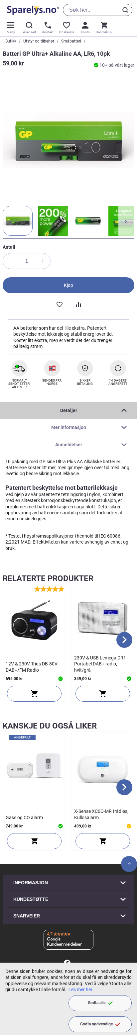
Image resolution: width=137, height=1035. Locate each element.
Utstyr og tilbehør (38, 41)
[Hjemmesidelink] (32, 10)
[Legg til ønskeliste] (59, 304)
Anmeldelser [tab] (68, 444)
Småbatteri (71, 41)
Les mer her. (80, 989)
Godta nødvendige (96, 1024)
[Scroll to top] (129, 864)
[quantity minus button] (11, 261)
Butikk (10, 41)
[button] (18, 221)
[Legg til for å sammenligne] (78, 304)
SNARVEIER (26, 915)
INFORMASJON (30, 882)
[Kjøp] (34, 694)
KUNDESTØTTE (30, 899)
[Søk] (126, 10)
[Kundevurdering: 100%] (49, 589)
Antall (9, 247)
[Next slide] (124, 640)
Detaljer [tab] (68, 410)
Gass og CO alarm (24, 817)
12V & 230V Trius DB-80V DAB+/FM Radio (32, 666)
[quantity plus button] (43, 261)
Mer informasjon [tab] (68, 427)
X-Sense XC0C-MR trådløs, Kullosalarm (101, 814)
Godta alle (96, 1002)
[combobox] (97, 10)
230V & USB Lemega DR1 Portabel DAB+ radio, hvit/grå (100, 663)
